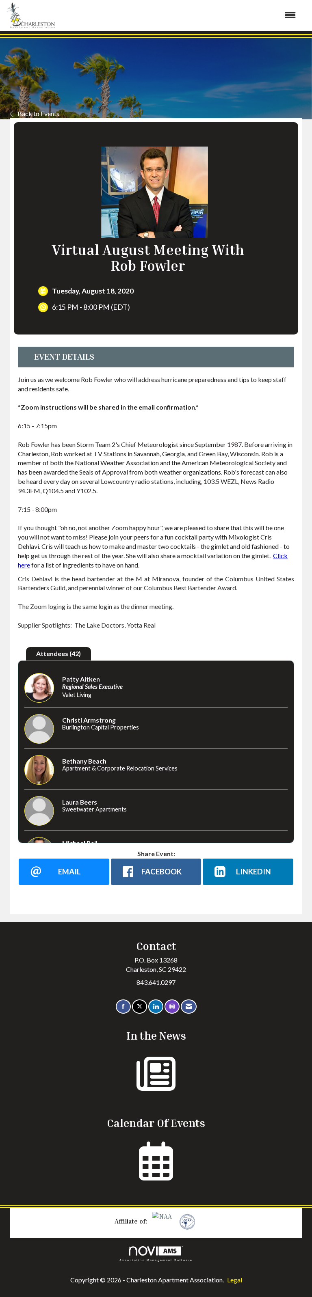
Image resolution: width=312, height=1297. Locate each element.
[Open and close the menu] (179, 15)
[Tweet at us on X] (139, 1006)
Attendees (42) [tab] (58, 653)
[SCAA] (186, 1221)
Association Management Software (156, 1259)
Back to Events (38, 113)
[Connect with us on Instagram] (172, 1006)
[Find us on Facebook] (123, 1006)
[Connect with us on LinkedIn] (155, 1006)
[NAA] (163, 1221)
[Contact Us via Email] (189, 1006)
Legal (234, 1280)
